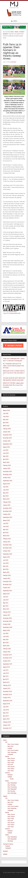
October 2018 (6, 697)
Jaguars (5, 796)
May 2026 (5, 419)
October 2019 (6, 661)
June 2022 (6, 563)
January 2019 (6, 688)
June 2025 (6, 453)
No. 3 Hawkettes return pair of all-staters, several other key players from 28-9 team (13, 366)
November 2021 (7, 584)
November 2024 (7, 474)
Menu (15, 21)
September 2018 (7, 700)
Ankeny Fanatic (14, 13)
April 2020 (6, 642)
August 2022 (6, 557)
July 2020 (5, 633)
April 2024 (6, 496)
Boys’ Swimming (12, 787)
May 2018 (5, 713)
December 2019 (7, 655)
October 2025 (6, 441)
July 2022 (5, 560)
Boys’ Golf (10, 746)
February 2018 (7, 722)
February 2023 (7, 538)
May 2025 (5, 456)
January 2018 (6, 725)
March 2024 (6, 499)
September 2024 (7, 480)
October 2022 (6, 551)
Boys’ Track (11, 762)
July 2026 (5, 413)
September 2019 (7, 664)
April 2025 (6, 459)
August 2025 (6, 447)
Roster (12, 779)
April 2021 (6, 606)
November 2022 (7, 548)
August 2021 (6, 593)
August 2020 (6, 630)
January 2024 (6, 505)
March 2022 (6, 572)
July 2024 (5, 487)
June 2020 (6, 636)
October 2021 (6, 587)
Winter (7, 781)
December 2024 (7, 471)
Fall (6, 742)
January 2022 (6, 578)
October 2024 (6, 477)
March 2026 (6, 425)
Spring (7, 756)
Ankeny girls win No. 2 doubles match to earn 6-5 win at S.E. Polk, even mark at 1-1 (14, 373)
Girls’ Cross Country (13, 750)
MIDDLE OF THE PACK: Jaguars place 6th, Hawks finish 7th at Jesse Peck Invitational (13, 385)
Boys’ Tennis (11, 760)
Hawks (15, 311)
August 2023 (6, 520)
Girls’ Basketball (12, 789)
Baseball (11, 311)
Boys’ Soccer (11, 758)
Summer (7, 772)
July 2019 (5, 670)
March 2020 (6, 645)
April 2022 (6, 569)
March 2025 (6, 462)
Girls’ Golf (10, 764)
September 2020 (7, 627)
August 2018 (6, 703)
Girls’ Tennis (11, 768)
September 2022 (7, 554)
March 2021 (6, 609)
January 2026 (6, 432)
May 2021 (5, 603)
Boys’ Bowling (11, 785)
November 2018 (7, 694)
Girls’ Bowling (11, 791)
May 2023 (5, 529)
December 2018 (7, 691)
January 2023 (6, 542)
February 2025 (7, 465)
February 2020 (7, 648)
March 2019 (6, 682)
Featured (11, 313)
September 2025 (7, 444)
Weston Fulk (17, 313)
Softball (10, 777)
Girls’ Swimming (12, 752)
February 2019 (7, 685)
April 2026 (6, 422)
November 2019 (7, 658)
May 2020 (5, 639)
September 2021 (7, 590)
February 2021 (7, 612)
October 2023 (6, 514)
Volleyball (10, 754)
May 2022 (5, 566)
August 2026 (6, 410)
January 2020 (6, 652)
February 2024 (7, 502)
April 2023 (6, 532)
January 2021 (6, 615)
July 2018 (5, 707)
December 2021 (7, 581)
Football (10, 748)
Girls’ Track (11, 770)
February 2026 (7, 428)
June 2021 (6, 600)
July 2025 (5, 450)
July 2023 (5, 523)
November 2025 (7, 438)
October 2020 (6, 624)
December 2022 (7, 545)
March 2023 (6, 535)
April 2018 (6, 716)
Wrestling (10, 841)
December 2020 (7, 618)
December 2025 (7, 435)
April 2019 (6, 679)
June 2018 (6, 710)
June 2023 (6, 526)
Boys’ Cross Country (13, 744)
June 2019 (6, 673)
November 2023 (7, 511)
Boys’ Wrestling (12, 793)
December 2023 (7, 508)
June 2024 (6, 490)
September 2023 (7, 517)
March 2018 (6, 719)
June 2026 (6, 416)
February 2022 (7, 575)
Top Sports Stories (8, 844)
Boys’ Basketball (12, 783)
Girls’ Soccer (11, 766)
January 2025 (6, 468)
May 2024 (5, 493)
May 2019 (5, 676)
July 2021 (5, 597)
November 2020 (7, 621)
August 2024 (6, 483)
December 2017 (7, 728)
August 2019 (6, 667)
